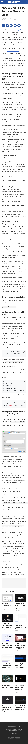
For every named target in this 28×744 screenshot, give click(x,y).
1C (3, 30)
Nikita (4, 18)
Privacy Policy (14, 733)
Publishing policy (19, 731)
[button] (3, 25)
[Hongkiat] (14, 2)
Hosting (9, 18)
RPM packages (19, 30)
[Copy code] (24, 352)
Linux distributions (13, 51)
